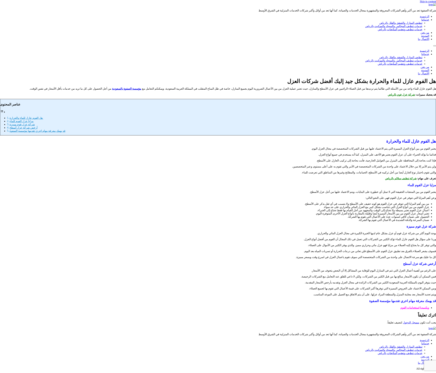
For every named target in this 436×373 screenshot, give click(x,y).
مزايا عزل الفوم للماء (22, 121)
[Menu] (434, 45)
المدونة (425, 35)
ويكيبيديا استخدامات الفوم (414, 307)
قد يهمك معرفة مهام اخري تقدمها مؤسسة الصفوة (37, 130)
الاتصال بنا (423, 39)
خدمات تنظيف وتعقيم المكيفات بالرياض (400, 29)
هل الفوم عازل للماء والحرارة (26, 117)
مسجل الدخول (411, 322)
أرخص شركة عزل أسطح (23, 127)
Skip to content (428, 1)
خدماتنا (425, 19)
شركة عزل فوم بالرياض (401, 94)
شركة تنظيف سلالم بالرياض (401, 178)
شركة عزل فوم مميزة (22, 124)
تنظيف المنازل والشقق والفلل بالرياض (400, 22)
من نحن (425, 32)
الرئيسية (424, 16)
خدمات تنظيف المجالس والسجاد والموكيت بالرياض (393, 26)
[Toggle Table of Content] (2, 112)
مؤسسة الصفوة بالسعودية (126, 88)
